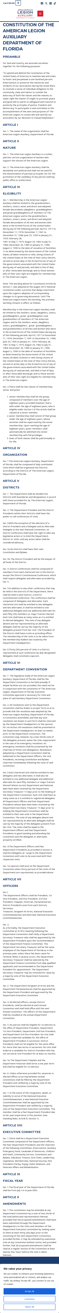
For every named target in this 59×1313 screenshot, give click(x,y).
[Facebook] (42, 3)
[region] (29, 1288)
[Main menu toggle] (40, 14)
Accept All (29, 1291)
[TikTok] (55, 3)
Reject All (29, 1306)
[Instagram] (50, 3)
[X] (46, 3)
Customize (29, 1299)
